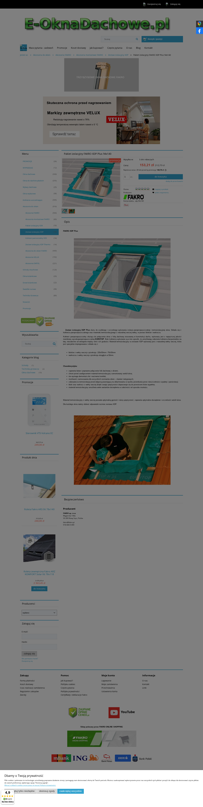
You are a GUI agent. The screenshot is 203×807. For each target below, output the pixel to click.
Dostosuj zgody (47, 791)
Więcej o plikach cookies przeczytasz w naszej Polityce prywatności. (30, 785)
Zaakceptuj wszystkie (70, 791)
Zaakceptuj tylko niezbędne (20, 791)
